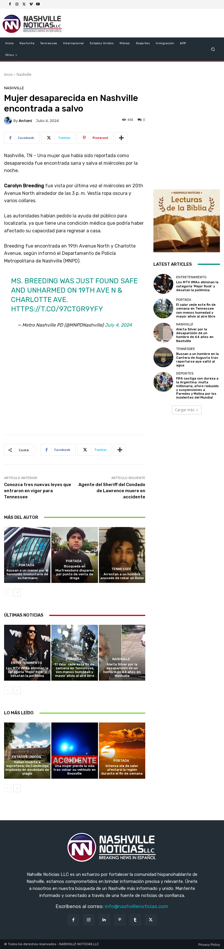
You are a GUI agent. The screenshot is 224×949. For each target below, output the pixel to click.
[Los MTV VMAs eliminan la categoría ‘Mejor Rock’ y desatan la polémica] (27, 653)
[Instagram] (16, 4)
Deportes (184, 373)
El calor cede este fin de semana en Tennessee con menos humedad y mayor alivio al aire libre (74, 670)
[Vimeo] (30, 4)
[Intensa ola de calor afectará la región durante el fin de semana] (122, 750)
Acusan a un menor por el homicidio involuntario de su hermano (27, 574)
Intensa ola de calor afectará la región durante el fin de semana (122, 769)
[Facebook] (9, 4)
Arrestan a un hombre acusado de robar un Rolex (122, 576)
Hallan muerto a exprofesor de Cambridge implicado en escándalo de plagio (27, 768)
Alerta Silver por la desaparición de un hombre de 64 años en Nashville (122, 670)
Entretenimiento (26, 663)
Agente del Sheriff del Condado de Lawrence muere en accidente (111, 491)
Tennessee (121, 569)
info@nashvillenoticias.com (136, 906)
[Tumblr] (135, 920)
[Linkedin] (104, 920)
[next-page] (17, 592)
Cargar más (184, 409)
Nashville (24, 74)
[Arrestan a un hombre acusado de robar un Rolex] (122, 555)
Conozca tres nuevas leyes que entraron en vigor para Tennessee (37, 491)
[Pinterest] (119, 920)
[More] (121, 138)
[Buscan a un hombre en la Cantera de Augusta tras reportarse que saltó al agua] (163, 357)
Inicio (8, 74)
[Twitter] (23, 4)
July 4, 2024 (118, 325)
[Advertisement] (74, 386)
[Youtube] (37, 4)
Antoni (25, 121)
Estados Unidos (26, 756)
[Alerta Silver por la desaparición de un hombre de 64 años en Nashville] (122, 653)
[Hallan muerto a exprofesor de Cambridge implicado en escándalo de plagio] (27, 750)
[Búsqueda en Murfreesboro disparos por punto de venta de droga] (74, 555)
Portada (26, 565)
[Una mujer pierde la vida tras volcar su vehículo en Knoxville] (74, 750)
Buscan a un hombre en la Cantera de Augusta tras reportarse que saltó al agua (197, 360)
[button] (213, 49)
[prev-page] (7, 592)
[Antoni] (8, 120)
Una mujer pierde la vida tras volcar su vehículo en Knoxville (74, 769)
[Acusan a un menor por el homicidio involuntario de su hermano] (27, 555)
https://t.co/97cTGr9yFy (57, 309)
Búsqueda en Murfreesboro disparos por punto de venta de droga (74, 572)
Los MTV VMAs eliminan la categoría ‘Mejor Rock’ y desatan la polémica (27, 672)
